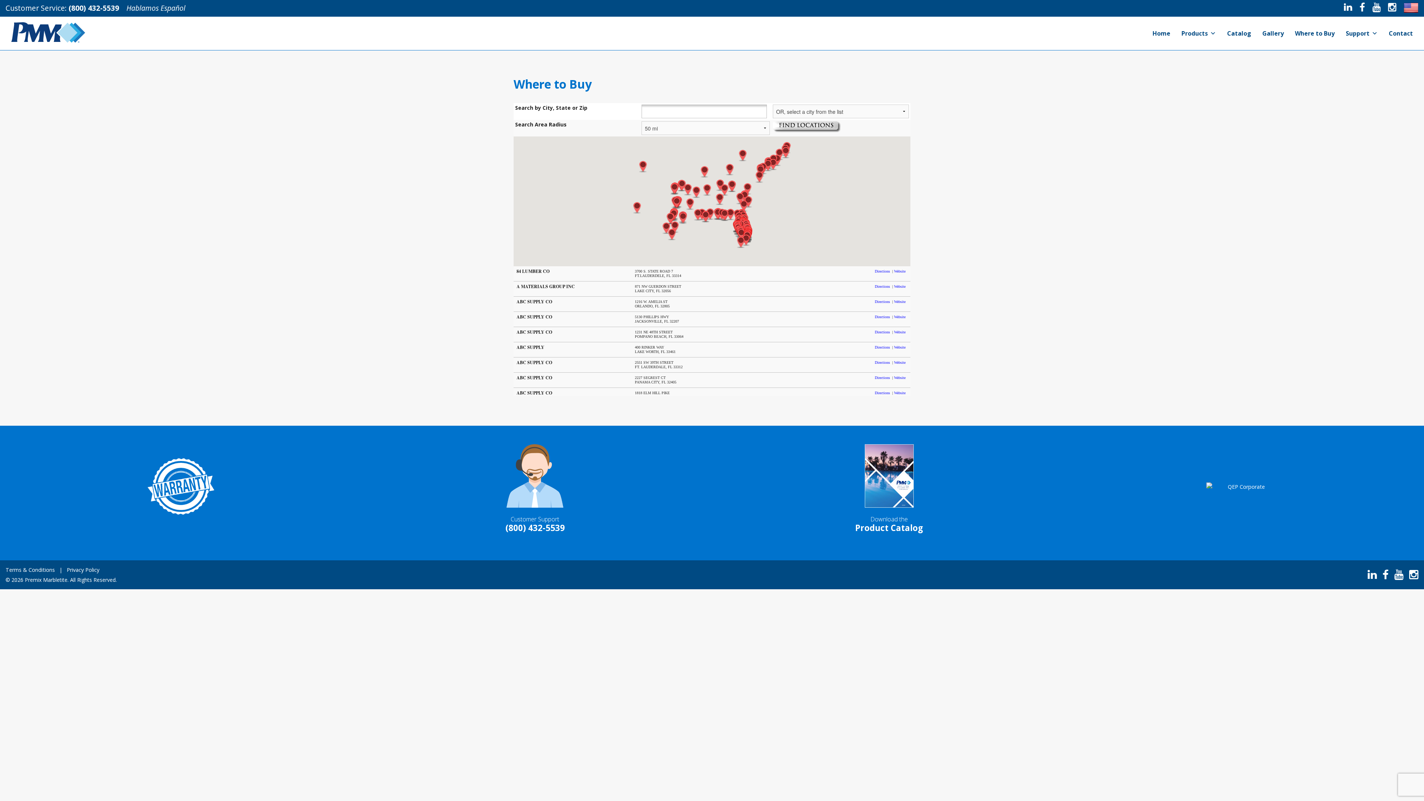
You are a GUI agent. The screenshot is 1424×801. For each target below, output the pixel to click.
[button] (683, 218)
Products (1194, 33)
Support (1357, 33)
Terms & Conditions (30, 569)
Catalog (1239, 33)
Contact (1401, 33)
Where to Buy (1315, 33)
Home (1161, 33)
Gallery (1273, 33)
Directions (882, 271)
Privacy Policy (83, 569)
